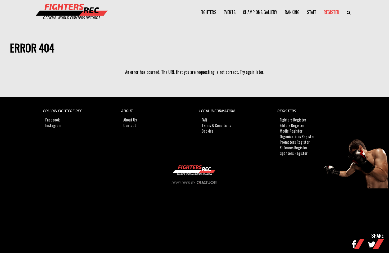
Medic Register (291, 130)
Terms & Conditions (216, 125)
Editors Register (292, 125)
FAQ (204, 119)
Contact (129, 125)
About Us (130, 119)
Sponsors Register (293, 153)
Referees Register (293, 147)
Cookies (207, 130)
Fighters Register (293, 119)
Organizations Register (297, 136)
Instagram (53, 125)
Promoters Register (295, 141)
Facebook (52, 119)
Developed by (183, 183)
